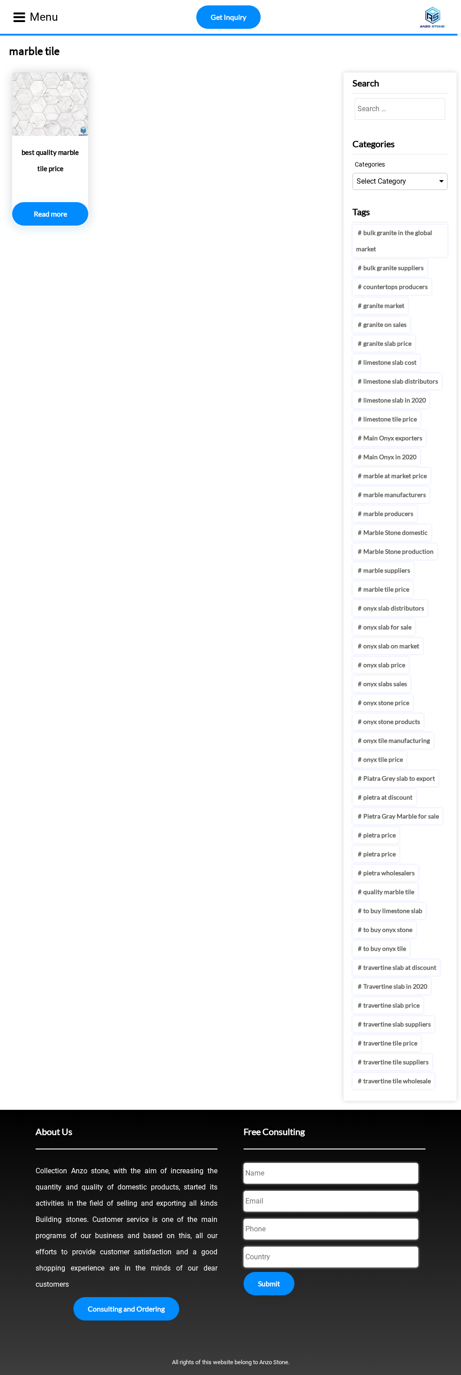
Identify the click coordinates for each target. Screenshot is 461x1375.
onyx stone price (386, 702)
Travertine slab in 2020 (395, 986)
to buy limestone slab (392, 910)
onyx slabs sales (385, 684)
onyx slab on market (391, 646)
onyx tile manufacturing (396, 740)
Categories (370, 164)
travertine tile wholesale (397, 1081)
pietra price (379, 835)
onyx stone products (391, 721)
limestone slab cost (389, 362)
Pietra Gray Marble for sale (401, 816)
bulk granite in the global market (394, 241)
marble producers (388, 513)
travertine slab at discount (399, 967)
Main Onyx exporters (392, 438)
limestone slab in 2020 (394, 400)
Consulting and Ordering (126, 1308)
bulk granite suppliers (393, 267)
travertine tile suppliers (396, 1062)
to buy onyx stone (387, 929)
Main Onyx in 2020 (389, 457)
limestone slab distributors (400, 381)
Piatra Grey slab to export (399, 778)
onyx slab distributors (393, 608)
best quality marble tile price (50, 160)
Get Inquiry (228, 17)
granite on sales (385, 324)
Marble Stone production (398, 551)
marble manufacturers (394, 494)
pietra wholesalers (389, 873)
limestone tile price (390, 419)
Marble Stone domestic (395, 532)
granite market (383, 305)
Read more (50, 213)
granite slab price (387, 343)
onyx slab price (384, 665)
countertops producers (395, 286)
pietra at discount (387, 797)
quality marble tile (388, 892)
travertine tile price (390, 1043)
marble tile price (386, 589)
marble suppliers (386, 570)
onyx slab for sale (387, 627)
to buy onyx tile (384, 948)
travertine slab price (391, 1005)
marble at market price (395, 475)
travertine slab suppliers (397, 1024)
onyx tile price (383, 759)
